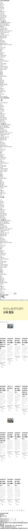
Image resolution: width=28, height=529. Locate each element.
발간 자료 (2, 40)
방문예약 (2, 26)
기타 (1, 45)
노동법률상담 (3, 21)
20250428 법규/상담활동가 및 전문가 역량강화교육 (3, 343)
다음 (24, 511)
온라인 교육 (2, 19)
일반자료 (2, 59)
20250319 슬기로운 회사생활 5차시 (10, 341)
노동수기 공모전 (4, 67)
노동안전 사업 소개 (4, 35)
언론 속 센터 (3, 91)
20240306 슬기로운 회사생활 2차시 (10, 482)
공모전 (1, 65)
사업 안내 (2, 13)
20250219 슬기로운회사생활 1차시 (18, 389)
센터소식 (2, 81)
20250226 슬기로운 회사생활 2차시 (3, 389)
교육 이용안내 (3, 15)
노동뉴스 (2, 89)
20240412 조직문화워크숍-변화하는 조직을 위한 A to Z (3, 437)
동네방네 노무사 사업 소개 (6, 30)
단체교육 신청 (3, 17)
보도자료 (2, 94)
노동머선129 (3, 55)
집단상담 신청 (3, 36)
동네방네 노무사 (4, 29)
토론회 (1, 54)
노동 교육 (2, 14)
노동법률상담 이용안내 (5, 22)
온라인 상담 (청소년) (5, 25)
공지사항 (2, 80)
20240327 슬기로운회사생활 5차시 (18, 435)
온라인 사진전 (3, 69)
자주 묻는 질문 (3, 28)
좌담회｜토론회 (3, 84)
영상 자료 (2, 52)
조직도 (1, 6)
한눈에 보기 (2, 11)
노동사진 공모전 (4, 66)
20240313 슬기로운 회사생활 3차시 (3, 482)
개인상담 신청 (3, 37)
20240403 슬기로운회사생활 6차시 (10, 435)
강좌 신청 (2, 18)
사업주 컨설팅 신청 (4, 32)
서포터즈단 (2, 56)
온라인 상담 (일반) (4, 24)
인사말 (1, 3)
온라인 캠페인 (3, 76)
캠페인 (1, 72)
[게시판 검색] (27, 322)
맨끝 (26, 510)
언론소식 (2, 88)
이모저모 (2, 85)
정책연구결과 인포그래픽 (6, 44)
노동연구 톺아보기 (4, 61)
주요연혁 (2, 7)
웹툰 (1, 50)
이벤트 (1, 74)
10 (21, 510)
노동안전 (2, 33)
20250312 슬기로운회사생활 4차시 (18, 341)
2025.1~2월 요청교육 (10, 388)
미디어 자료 (2, 47)
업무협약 (2, 83)
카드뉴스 (2, 48)
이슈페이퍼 (2, 41)
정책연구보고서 (3, 43)
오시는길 (2, 8)
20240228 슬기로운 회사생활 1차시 (18, 482)
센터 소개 (2, 4)
